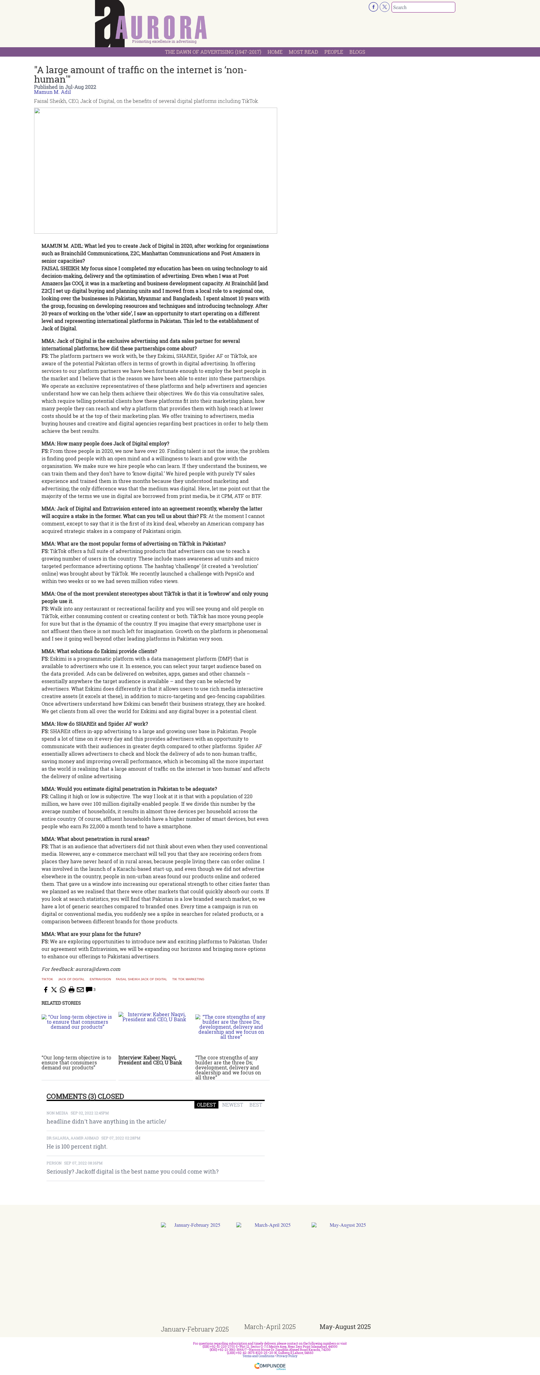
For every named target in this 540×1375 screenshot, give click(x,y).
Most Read (303, 51)
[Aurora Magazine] (151, 25)
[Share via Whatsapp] (63, 989)
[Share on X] (54, 989)
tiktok (47, 979)
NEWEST (232, 1104)
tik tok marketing (188, 979)
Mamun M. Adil (52, 92)
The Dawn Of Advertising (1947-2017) (213, 51)
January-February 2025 (195, 1329)
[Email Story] (80, 989)
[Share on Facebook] (45, 989)
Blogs (357, 51)
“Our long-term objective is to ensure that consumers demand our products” (76, 1062)
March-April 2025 (270, 1326)
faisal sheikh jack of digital (141, 979)
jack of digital (71, 979)
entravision (100, 979)
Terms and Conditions (258, 1356)
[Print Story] (71, 989)
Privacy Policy (287, 1356)
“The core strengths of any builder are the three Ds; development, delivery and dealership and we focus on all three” (228, 1067)
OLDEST (206, 1104)
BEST (255, 1104)
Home (275, 51)
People (333, 51)
